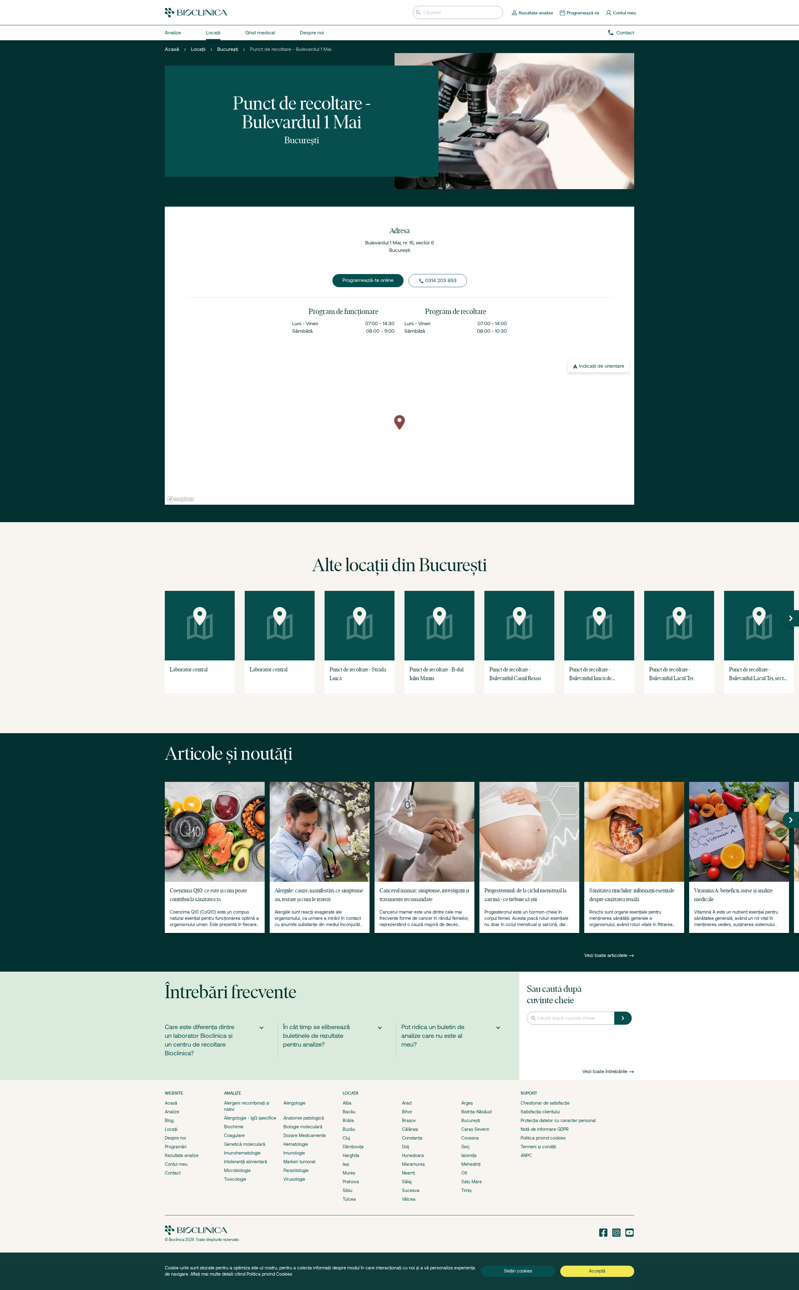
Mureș (349, 1172)
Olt (464, 1172)
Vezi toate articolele (606, 955)
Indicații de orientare (601, 366)
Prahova (351, 1181)
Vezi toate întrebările (604, 1071)
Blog (169, 1120)
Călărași (410, 1129)
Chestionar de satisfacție (545, 1103)
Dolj (405, 1146)
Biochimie (233, 1126)
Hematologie (295, 1144)
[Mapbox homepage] (180, 499)
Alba (347, 1103)
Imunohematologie (242, 1152)
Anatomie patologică (303, 1118)
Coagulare (234, 1135)
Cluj (346, 1137)
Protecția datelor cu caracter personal (558, 1120)
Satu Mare (471, 1181)
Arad (406, 1103)
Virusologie (294, 1179)
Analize (172, 1111)
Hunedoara (413, 1155)
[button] (791, 618)
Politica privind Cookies (269, 1274)
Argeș (467, 1103)
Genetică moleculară (244, 1144)
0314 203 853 (441, 280)
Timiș (466, 1190)
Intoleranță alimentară (245, 1161)
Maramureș (413, 1164)
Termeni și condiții (538, 1146)
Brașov (409, 1120)
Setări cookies (518, 1270)
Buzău (349, 1129)
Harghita (351, 1155)
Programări (176, 1146)
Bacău (349, 1111)
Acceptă (597, 1270)
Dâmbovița (353, 1146)
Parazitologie (296, 1170)
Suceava (410, 1190)
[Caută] (623, 1018)
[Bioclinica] (196, 12)
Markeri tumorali (299, 1161)
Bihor (407, 1111)
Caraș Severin (475, 1129)
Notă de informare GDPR (545, 1129)
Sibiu (347, 1190)
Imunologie (294, 1152)
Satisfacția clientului (540, 1111)
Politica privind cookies (543, 1137)
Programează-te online (368, 280)
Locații (198, 49)
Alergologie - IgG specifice (250, 1118)
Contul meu (176, 1164)
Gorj (465, 1146)
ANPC (526, 1155)
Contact (625, 33)
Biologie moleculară (302, 1126)
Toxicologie (235, 1179)
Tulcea (349, 1199)
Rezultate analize (182, 1155)
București (227, 49)
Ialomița (469, 1155)
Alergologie (294, 1103)
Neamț (408, 1172)
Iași (346, 1164)
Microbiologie (237, 1170)
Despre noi (175, 1137)
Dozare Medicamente (304, 1135)
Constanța (412, 1137)
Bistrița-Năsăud (476, 1111)
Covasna (470, 1137)
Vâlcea (408, 1199)
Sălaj (407, 1181)
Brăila (348, 1120)
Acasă (172, 49)
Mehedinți (471, 1164)
